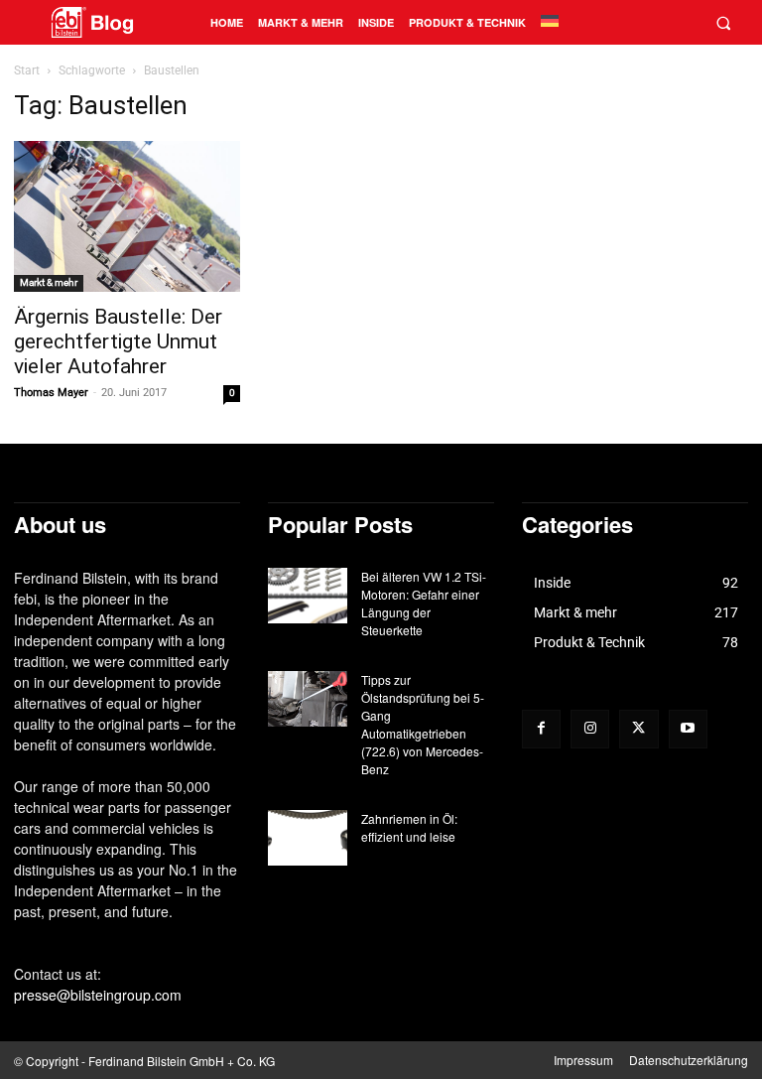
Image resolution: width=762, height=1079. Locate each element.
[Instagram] (590, 729)
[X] (638, 729)
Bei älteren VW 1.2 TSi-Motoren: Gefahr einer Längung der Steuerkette (423, 603)
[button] (722, 22)
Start (27, 70)
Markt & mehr (48, 282)
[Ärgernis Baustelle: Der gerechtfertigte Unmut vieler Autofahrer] (127, 216)
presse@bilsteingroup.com (98, 995)
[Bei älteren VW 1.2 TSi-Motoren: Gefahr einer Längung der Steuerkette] (307, 595)
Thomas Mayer (51, 392)
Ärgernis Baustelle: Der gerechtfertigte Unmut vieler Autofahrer (118, 341)
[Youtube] (688, 729)
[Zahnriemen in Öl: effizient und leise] (307, 838)
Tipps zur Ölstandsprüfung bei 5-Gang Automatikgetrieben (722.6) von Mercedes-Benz (422, 724)
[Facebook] (541, 729)
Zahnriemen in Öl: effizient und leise (409, 827)
